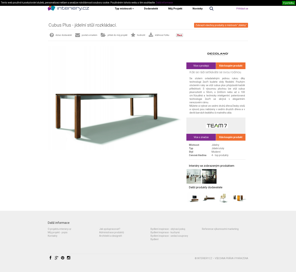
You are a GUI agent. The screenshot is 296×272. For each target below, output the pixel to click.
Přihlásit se (242, 8)
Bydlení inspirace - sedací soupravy (169, 235)
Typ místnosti (123, 8)
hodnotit (141, 35)
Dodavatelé (151, 8)
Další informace (164, 2)
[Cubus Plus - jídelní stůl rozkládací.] (194, 176)
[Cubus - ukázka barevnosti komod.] (240, 198)
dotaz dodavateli (64, 35)
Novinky (198, 8)
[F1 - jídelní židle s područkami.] (224, 198)
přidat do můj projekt (117, 35)
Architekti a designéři (110, 235)
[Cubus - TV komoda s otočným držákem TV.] (194, 198)
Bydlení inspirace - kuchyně (165, 232)
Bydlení (154, 239)
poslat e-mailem (89, 35)
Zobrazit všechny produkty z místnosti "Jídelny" (221, 25)
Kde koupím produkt (230, 65)
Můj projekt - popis (57, 232)
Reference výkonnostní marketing (220, 229)
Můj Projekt (175, 8)
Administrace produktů (111, 232)
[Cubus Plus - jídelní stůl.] (209, 176)
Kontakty (52, 235)
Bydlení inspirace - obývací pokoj (168, 229)
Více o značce (201, 137)
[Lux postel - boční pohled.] (209, 198)
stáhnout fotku (162, 35)
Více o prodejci (201, 65)
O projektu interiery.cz (59, 229)
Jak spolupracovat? (109, 229)
